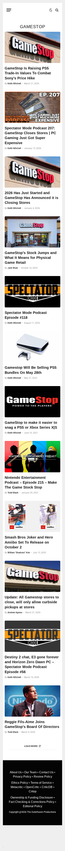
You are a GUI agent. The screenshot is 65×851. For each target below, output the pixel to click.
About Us (16, 772)
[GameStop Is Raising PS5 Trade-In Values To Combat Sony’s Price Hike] (32, 47)
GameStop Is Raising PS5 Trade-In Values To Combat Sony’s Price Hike (28, 73)
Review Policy (43, 776)
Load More (31, 746)
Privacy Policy (22, 776)
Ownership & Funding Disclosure (32, 797)
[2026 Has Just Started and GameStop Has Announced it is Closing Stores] (32, 172)
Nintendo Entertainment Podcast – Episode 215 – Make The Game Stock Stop (31, 482)
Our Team (30, 772)
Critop (32, 791)
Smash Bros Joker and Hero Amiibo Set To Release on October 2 (29, 542)
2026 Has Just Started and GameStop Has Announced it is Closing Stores (31, 198)
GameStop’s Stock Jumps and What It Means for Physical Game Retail (31, 257)
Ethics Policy (20, 782)
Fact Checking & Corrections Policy (31, 801)
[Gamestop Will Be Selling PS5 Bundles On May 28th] (32, 346)
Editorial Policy (32, 806)
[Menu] (8, 10)
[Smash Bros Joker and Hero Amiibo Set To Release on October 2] (32, 516)
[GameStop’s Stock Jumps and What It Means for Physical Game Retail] (32, 232)
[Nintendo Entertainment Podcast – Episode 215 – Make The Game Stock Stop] (32, 456)
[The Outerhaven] (31, 10)
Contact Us (46, 772)
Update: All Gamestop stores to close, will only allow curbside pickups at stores (32, 602)
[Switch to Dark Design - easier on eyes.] (50, 10)
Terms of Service (41, 782)
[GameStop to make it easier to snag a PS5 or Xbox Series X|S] (32, 401)
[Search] (56, 10)
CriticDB (47, 787)
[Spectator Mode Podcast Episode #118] (32, 291)
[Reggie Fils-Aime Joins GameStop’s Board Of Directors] (32, 701)
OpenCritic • (33, 787)
